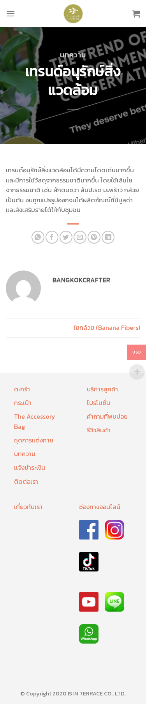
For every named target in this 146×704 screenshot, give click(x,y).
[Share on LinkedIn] (108, 237)
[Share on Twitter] (66, 237)
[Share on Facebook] (52, 237)
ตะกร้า (22, 389)
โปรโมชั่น (98, 402)
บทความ (73, 55)
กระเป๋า (23, 402)
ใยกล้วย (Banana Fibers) (107, 327)
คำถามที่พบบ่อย (107, 416)
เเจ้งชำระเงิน (29, 467)
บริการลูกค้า (102, 389)
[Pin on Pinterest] (94, 237)
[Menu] (10, 13)
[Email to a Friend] (80, 237)
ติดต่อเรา (26, 481)
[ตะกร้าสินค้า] (136, 13)
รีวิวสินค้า (99, 430)
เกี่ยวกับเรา (28, 506)
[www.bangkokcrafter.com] (73, 13)
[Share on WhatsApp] (38, 237)
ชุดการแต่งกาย (33, 440)
